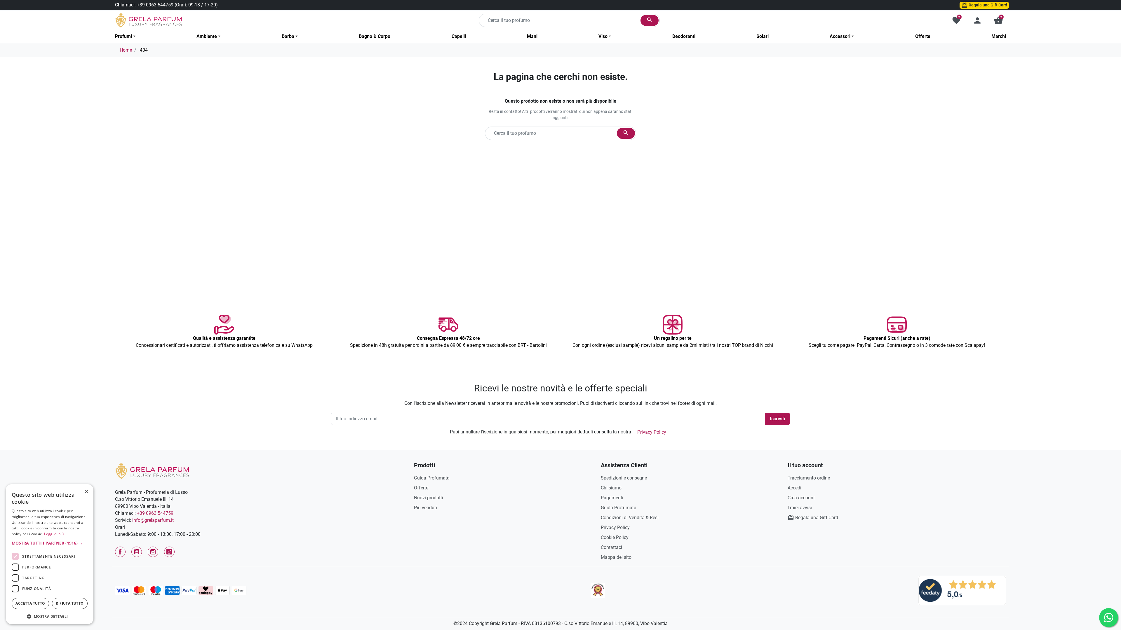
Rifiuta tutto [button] (69, 603)
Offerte (421, 488)
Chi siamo (611, 488)
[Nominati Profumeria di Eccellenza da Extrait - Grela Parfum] (598, 590)
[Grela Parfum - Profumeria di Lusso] (152, 470)
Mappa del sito (616, 557)
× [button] (86, 492)
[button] (998, 20)
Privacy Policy (651, 432)
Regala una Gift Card (987, 5)
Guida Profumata (432, 478)
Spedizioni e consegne (624, 478)
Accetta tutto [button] (30, 603)
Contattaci (611, 547)
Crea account (801, 498)
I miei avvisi (800, 507)
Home (126, 50)
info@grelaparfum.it (153, 520)
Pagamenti (612, 498)
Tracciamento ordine (809, 478)
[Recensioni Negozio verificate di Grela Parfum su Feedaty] (962, 590)
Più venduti (425, 507)
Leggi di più (54, 533)
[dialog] (49, 554)
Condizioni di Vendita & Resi (630, 517)
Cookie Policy (615, 537)
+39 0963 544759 (155, 5)
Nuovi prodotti (428, 498)
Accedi (794, 488)
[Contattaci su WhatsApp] (1108, 617)
